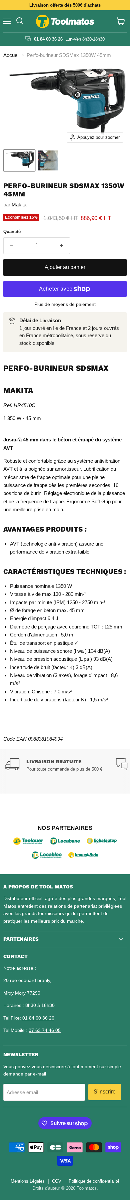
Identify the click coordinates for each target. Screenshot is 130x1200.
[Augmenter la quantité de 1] (62, 245)
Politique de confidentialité (94, 1181)
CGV (56, 1181)
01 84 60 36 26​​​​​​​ (38, 1018)
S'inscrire (105, 1091)
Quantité (12, 231)
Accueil (11, 55)
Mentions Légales (28, 1181)
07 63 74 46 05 (45, 1030)
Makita (19, 204)
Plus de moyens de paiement (65, 304)
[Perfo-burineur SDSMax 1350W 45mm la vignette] (19, 160)
